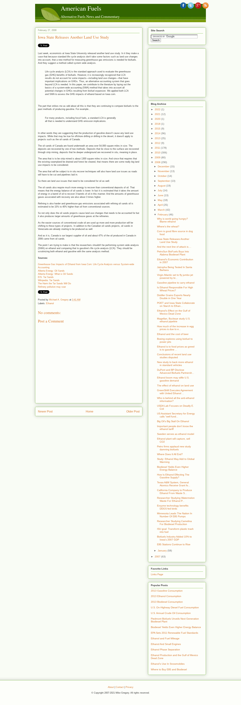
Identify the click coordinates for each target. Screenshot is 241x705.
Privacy (129, 687)
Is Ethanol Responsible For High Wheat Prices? (175, 289)
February (163, 214)
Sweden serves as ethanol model (175, 434)
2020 (158, 118)
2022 (158, 109)
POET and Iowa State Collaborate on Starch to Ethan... (176, 304)
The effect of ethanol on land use (175, 385)
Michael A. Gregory (59, 299)
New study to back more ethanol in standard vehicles (175, 364)
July (160, 190)
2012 (158, 143)
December (164, 166)
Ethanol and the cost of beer (173, 334)
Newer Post (45, 411)
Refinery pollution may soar (52, 286)
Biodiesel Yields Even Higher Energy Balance (173, 468)
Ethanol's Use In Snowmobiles (168, 663)
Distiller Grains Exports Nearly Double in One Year (173, 297)
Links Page (157, 574)
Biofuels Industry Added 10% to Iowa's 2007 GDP (174, 538)
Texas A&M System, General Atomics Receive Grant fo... (173, 484)
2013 (158, 138)
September (164, 180)
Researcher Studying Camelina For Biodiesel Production (174, 523)
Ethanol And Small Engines (166, 644)
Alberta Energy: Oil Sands (51, 270)
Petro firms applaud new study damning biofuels (174, 448)
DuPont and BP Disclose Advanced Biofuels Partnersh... (175, 371)
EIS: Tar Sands (46, 277)
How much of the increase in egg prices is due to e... (175, 328)
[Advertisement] (177, 72)
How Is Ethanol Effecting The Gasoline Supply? (173, 476)
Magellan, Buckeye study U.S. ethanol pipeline (173, 320)
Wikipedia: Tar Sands (49, 280)
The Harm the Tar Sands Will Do (54, 283)
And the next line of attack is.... (174, 246)
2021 (158, 114)
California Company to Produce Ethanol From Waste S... (174, 492)
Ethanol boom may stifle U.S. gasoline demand (173, 379)
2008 (158, 162)
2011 (158, 147)
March (161, 209)
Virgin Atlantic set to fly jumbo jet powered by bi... (175, 276)
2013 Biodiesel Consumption (167, 601)
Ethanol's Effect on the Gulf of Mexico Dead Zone (173, 312)
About (111, 687)
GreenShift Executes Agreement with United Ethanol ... (175, 392)
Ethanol (50, 303)
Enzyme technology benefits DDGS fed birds (172, 507)
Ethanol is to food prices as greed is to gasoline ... (175, 348)
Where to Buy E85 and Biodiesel (169, 669)
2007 (158, 556)
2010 (158, 152)
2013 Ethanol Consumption (166, 596)
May (160, 200)
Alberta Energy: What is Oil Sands (55, 274)
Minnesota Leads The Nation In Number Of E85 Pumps (174, 515)
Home (89, 411)
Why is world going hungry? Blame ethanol (172, 220)
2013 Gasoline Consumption (167, 590)
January (162, 550)
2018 (158, 123)
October (162, 176)
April (160, 204)
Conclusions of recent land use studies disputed (174, 356)
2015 (158, 128)
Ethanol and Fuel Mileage (165, 638)
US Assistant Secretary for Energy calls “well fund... (176, 415)
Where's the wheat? (168, 226)
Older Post (133, 411)
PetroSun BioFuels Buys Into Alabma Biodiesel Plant (173, 253)
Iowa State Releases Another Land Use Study (73, 37)
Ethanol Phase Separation (165, 649)
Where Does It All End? (170, 454)
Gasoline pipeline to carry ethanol (175, 282)
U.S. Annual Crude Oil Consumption (171, 613)
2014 (158, 133)
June (161, 195)
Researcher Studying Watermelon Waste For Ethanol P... (176, 499)
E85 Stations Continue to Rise (173, 544)
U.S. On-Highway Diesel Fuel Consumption (175, 607)
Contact (120, 687)
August (162, 185)
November (164, 171)
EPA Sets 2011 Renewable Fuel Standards (174, 632)
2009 (158, 157)
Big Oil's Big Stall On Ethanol (173, 421)
